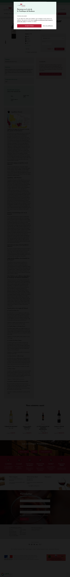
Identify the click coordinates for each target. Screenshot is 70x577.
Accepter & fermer (29, 25)
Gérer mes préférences (48, 25)
